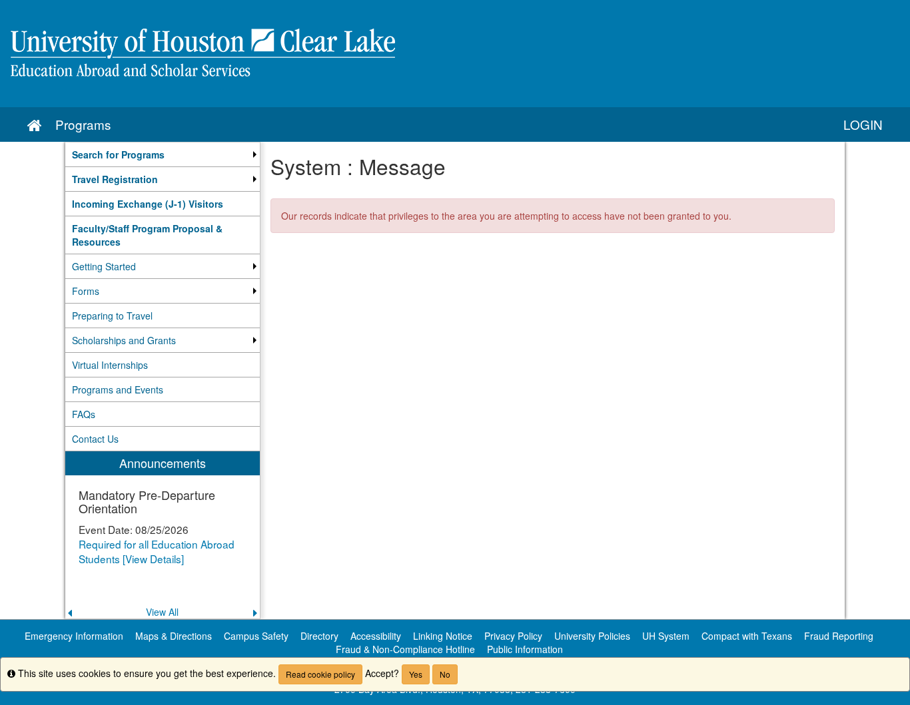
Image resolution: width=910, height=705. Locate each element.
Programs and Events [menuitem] (117, 389)
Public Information (525, 649)
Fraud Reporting (838, 635)
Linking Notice (442, 635)
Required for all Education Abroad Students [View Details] (156, 551)
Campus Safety (256, 635)
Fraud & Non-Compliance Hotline (405, 649)
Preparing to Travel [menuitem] (112, 315)
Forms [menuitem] (85, 291)
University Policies (592, 635)
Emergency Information (74, 635)
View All (162, 611)
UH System (665, 635)
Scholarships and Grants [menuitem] (124, 340)
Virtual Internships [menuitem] (110, 364)
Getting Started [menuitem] (104, 266)
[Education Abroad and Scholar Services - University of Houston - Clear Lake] (455, 53)
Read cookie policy (320, 674)
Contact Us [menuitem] (95, 438)
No (445, 674)
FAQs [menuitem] (83, 414)
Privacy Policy (513, 635)
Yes (415, 674)
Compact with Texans (746, 635)
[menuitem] (162, 154)
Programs (83, 124)
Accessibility (375, 635)
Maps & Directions (173, 635)
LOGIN (863, 124)
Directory (319, 635)
